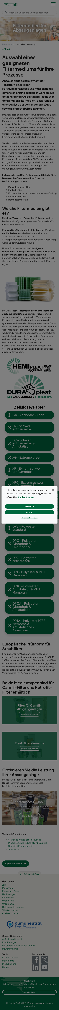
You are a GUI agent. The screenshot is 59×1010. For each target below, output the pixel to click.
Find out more (26, 497)
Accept (29, 512)
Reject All (29, 506)
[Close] (53, 490)
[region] (30, 505)
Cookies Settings (29, 518)
